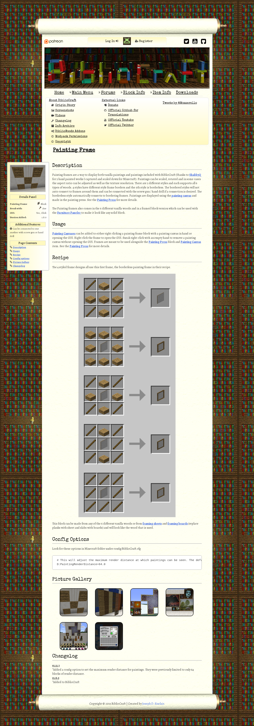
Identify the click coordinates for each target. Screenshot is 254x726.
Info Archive (65, 126)
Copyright (63, 141)
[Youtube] (194, 41)
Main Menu (82, 93)
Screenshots (64, 110)
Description (19, 247)
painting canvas (181, 196)
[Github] (203, 41)
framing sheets (152, 524)
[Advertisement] (127, 8)
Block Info (134, 93)
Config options (21, 258)
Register (145, 41)
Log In (110, 41)
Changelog (63, 120)
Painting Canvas (191, 242)
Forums (108, 93)
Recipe (16, 254)
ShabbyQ (195, 175)
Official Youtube (121, 120)
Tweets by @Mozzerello (180, 103)
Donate (113, 105)
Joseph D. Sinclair (153, 704)
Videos (60, 115)
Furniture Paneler (69, 213)
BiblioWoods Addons (70, 131)
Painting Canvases (63, 234)
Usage (16, 251)
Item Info (162, 93)
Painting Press (106, 200)
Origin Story (65, 105)
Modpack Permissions (71, 136)
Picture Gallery (21, 262)
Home (59, 93)
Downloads (187, 93)
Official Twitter (121, 125)
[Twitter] (186, 41)
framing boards (178, 524)
